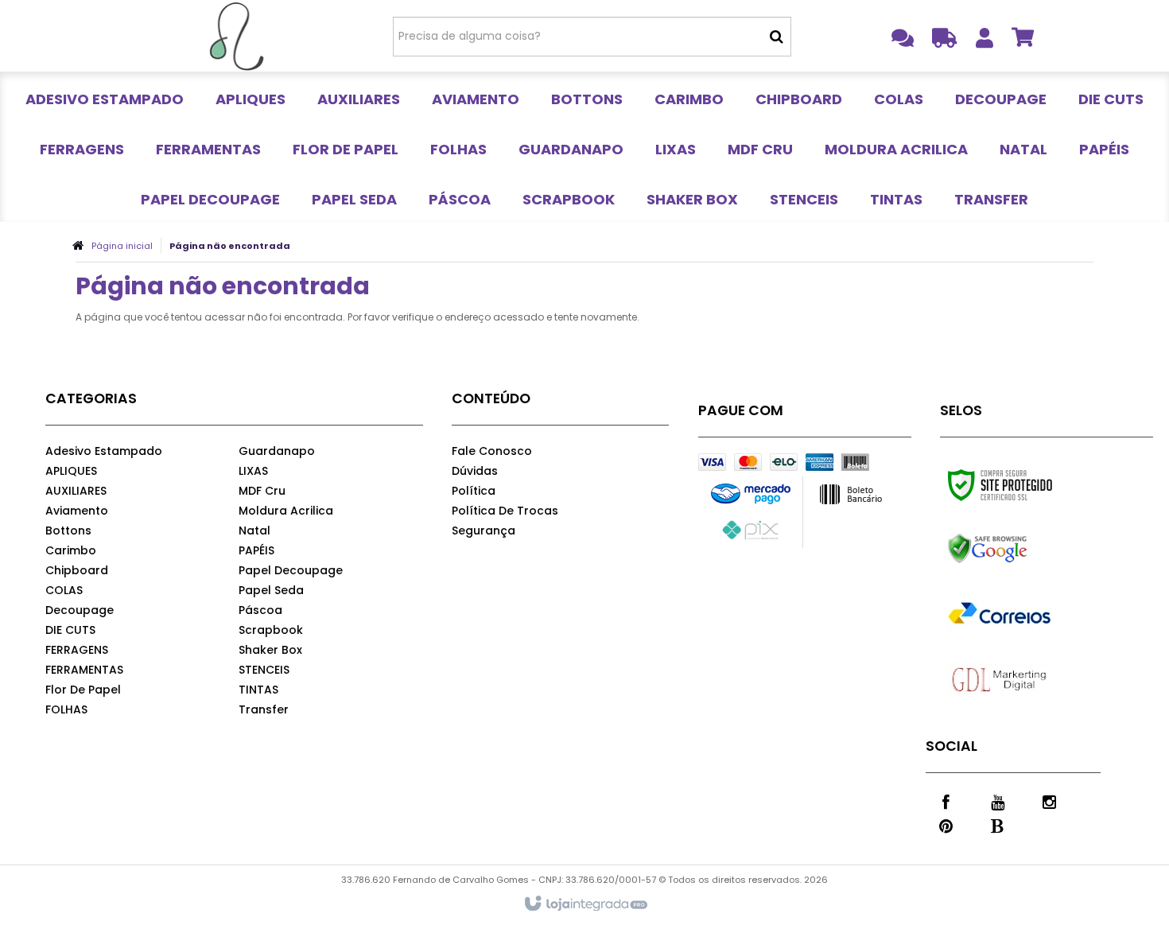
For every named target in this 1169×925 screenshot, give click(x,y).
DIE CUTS (70, 630)
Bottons (68, 530)
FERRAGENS (76, 650)
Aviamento (76, 511)
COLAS (64, 590)
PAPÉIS (256, 550)
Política (473, 491)
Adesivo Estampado (103, 451)
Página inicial (122, 245)
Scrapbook (271, 630)
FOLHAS (66, 709)
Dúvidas (475, 471)
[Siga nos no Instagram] (1049, 801)
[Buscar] (776, 37)
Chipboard (76, 570)
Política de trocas (505, 511)
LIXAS (253, 471)
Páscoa (260, 610)
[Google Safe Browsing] (1021, 549)
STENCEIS (264, 670)
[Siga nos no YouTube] (997, 801)
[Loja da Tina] (235, 36)
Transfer (264, 709)
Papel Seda (271, 590)
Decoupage (79, 610)
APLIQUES (71, 471)
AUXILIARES (76, 491)
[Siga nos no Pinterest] (945, 825)
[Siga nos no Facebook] (945, 801)
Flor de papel (83, 690)
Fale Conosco (492, 451)
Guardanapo (277, 451)
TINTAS (258, 690)
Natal (254, 530)
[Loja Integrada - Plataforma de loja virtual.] (585, 904)
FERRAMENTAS (84, 670)
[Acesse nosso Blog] (997, 825)
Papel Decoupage (291, 570)
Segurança (483, 530)
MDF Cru (262, 491)
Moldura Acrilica (286, 511)
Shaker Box (270, 650)
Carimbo (70, 550)
